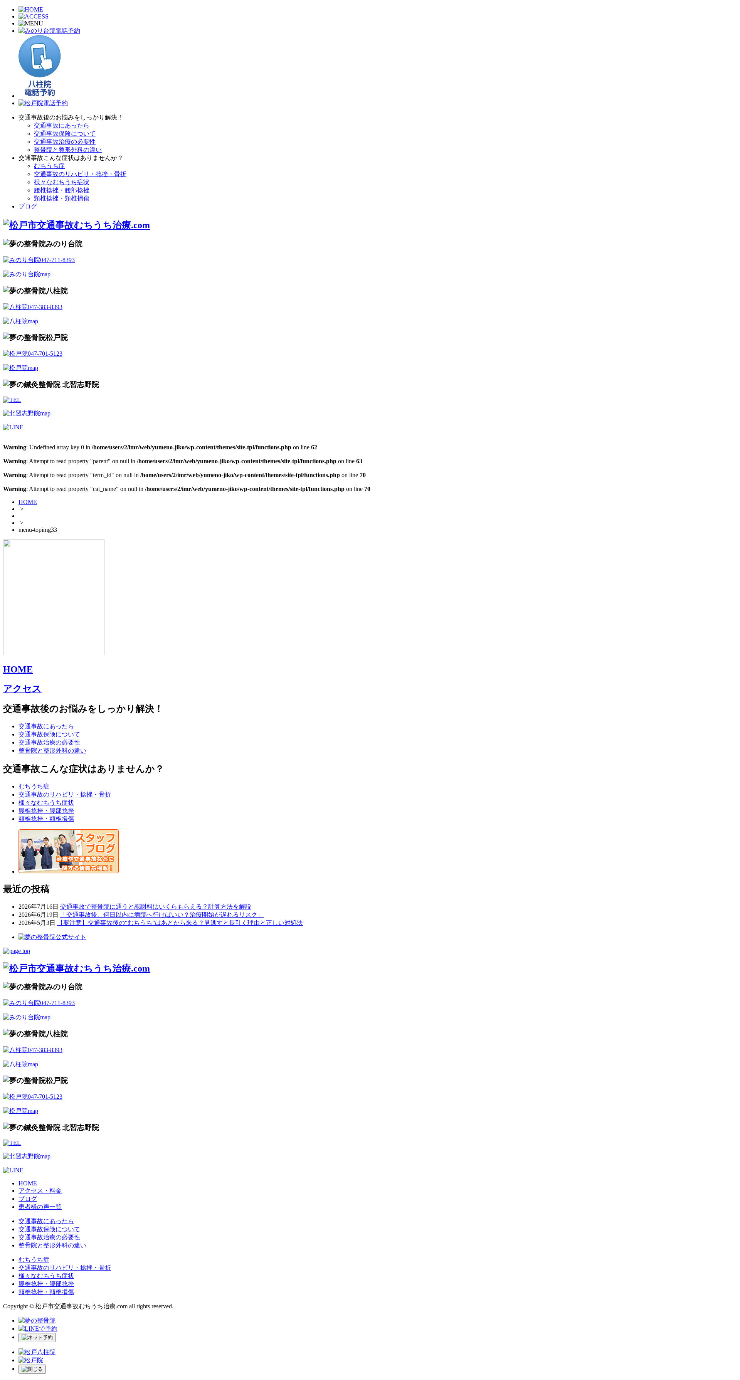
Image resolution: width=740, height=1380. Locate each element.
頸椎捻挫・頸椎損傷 (61, 198)
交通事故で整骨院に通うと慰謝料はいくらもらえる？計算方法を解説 (155, 906)
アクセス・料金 (40, 1190)
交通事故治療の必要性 (65, 141)
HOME (27, 502)
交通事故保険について (65, 133)
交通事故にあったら (61, 125)
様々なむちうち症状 (61, 182)
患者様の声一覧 (40, 1207)
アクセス (22, 689)
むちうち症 (49, 166)
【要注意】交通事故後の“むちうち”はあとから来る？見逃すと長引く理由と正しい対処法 (180, 922)
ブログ (27, 206)
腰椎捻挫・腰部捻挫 (61, 190)
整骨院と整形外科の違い (68, 149)
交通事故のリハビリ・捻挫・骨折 (80, 174)
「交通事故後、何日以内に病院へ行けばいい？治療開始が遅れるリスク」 (162, 914)
